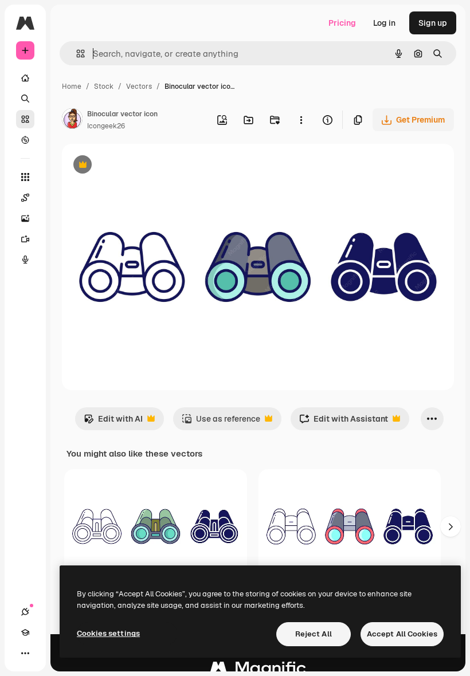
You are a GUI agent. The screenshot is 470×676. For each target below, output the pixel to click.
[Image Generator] (25, 218)
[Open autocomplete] (76, 53)
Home (71, 86)
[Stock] (25, 119)
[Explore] (25, 140)
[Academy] (25, 632)
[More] (25, 653)
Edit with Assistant (343, 422)
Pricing (342, 23)
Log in (384, 23)
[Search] (25, 98)
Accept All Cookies (402, 634)
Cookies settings (108, 633)
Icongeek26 (106, 126)
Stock (103, 86)
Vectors (139, 86)
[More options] (300, 119)
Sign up (432, 23)
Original (135, 165)
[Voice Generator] (25, 259)
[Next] (450, 526)
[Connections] (25, 612)
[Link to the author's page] (72, 120)
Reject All (313, 634)
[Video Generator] (25, 239)
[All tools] (25, 177)
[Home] (25, 78)
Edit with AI (113, 422)
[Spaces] (25, 197)
